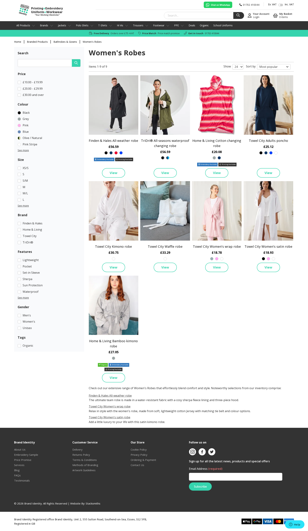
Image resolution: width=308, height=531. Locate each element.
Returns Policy (81, 454)
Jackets (62, 25)
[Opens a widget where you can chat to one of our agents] (294, 524)
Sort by (251, 66)
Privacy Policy (139, 454)
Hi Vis (120, 25)
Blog (17, 470)
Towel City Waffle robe (165, 246)
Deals (192, 25)
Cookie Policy (139, 449)
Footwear (158, 25)
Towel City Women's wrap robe (217, 246)
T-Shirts (102, 25)
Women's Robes (92, 41)
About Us (19, 449)
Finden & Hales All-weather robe (113, 140)
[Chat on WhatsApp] (218, 5)
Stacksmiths (93, 503)
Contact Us (137, 465)
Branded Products (37, 41)
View (113, 173)
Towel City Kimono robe (113, 246)
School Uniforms (223, 25)
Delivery (77, 449)
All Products (23, 25)
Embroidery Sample (26, 454)
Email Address (205, 469)
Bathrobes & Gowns (65, 41)
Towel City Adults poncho (268, 140)
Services (19, 465)
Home (17, 41)
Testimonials (22, 480)
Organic (204, 25)
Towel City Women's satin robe (268, 246)
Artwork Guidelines (84, 470)
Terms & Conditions (84, 460)
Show (227, 66)
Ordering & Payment (143, 460)
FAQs (17, 475)
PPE (176, 25)
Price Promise (22, 460)
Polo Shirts (82, 25)
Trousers (138, 25)
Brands (44, 25)
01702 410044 (212, 33)
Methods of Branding (85, 465)
